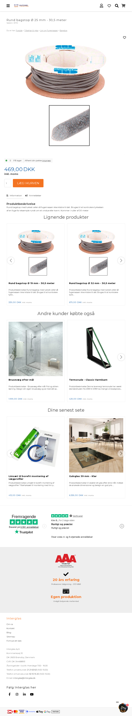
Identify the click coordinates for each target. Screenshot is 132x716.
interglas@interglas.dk (24, 678)
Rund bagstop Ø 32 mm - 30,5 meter (92, 283)
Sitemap (11, 636)
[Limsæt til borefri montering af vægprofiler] (36, 445)
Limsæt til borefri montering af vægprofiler (28, 477)
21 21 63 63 (32, 669)
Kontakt (11, 628)
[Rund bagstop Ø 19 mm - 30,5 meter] (36, 252)
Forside (19, 30)
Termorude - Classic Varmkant (88, 379)
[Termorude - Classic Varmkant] (96, 349)
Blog (9, 632)
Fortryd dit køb (14, 640)
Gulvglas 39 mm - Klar (83, 476)
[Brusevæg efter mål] (36, 349)
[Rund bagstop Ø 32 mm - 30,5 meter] (96, 252)
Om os (10, 624)
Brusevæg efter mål (21, 379)
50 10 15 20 (34, 674)
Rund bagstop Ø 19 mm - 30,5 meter (31, 283)
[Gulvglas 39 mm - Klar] (96, 445)
